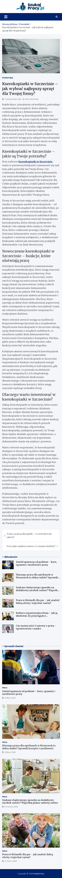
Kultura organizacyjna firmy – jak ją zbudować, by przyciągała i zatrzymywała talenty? (36, 616)
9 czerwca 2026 (11, 806)
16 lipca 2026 (9, 697)
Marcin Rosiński (31, 99)
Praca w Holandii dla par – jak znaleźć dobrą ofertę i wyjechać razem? (38, 601)
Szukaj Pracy (38, 873)
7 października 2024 (12, 99)
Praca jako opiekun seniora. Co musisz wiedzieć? (31, 546)
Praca (4, 688)
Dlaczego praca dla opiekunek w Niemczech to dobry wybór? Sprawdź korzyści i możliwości (37, 577)
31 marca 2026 (10, 861)
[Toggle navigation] (6, 17)
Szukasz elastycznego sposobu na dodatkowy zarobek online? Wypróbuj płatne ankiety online (38, 590)
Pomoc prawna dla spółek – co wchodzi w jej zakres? (29, 535)
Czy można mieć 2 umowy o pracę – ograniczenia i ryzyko (36, 627)
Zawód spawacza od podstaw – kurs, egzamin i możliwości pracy (36, 563)
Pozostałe (7, 77)
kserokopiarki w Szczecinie (35, 161)
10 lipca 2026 (9, 752)
